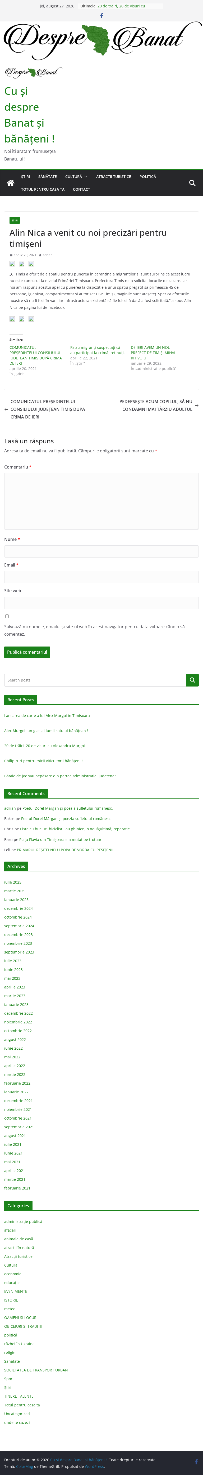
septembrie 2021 (19, 1126)
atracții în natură (19, 1247)
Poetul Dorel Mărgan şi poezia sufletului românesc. (67, 808)
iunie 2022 (13, 1048)
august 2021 (15, 1135)
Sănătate (47, 176)
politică (148, 176)
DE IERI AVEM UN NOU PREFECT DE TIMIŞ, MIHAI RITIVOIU (153, 352)
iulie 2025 (12, 882)
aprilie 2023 (14, 987)
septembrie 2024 (19, 925)
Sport (9, 1378)
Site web (12, 591)
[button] (85, 176)
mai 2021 (12, 1161)
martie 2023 (14, 995)
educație (12, 1282)
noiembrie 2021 (18, 1109)
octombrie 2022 (18, 1030)
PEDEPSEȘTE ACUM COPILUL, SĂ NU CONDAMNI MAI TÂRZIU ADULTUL (155, 405)
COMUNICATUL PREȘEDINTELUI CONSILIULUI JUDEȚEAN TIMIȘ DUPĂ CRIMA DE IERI (36, 355)
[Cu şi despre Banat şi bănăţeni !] (101, 25)
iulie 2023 (12, 960)
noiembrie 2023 (18, 943)
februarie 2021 (17, 1188)
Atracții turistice (113, 176)
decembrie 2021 (18, 1100)
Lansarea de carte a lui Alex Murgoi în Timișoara (47, 715)
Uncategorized (17, 1413)
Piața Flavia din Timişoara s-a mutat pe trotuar (60, 839)
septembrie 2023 (19, 952)
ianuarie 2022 (16, 1091)
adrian (47, 255)
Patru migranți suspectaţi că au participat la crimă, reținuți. (97, 350)
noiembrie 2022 (18, 1021)
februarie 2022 (17, 1083)
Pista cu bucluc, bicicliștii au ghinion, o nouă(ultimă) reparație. (75, 828)
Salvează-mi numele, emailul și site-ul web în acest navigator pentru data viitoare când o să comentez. (94, 630)
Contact (81, 189)
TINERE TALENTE (19, 1396)
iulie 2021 (12, 1144)
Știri (25, 176)
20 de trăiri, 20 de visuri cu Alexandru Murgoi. (121, 8)
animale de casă (18, 1238)
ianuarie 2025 (16, 899)
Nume (12, 539)
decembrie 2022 (18, 1013)
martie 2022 (14, 1074)
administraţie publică (23, 1221)
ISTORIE (11, 1300)
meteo (9, 1308)
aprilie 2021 (14, 1170)
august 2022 (15, 1039)
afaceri (10, 1230)
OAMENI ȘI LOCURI (21, 1317)
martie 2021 (14, 1179)
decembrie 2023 (18, 934)
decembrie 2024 (18, 908)
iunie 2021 (13, 1153)
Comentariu (17, 467)
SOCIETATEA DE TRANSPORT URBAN (36, 1369)
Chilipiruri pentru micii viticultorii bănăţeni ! (43, 760)
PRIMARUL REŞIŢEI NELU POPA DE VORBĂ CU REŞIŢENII (65, 849)
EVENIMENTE (15, 1291)
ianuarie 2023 (16, 1004)
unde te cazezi (17, 1422)
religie (9, 1352)
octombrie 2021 (18, 1118)
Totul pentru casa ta (42, 189)
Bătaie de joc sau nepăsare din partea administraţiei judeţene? (60, 775)
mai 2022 (12, 1056)
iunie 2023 (13, 969)
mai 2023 (12, 978)
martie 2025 (14, 890)
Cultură (73, 176)
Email (11, 565)
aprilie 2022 (14, 1065)
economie (12, 1273)
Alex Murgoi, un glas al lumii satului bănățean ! (46, 730)
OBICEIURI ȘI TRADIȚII (23, 1326)
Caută (192, 680)
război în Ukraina (19, 1343)
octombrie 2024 (18, 917)
